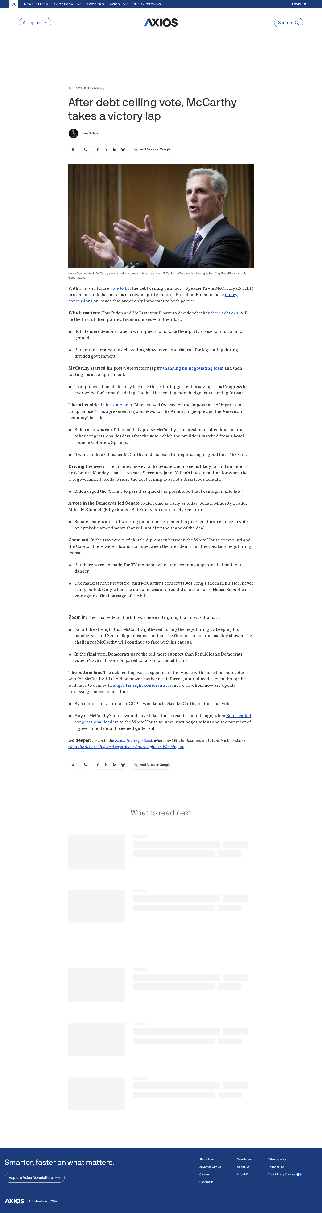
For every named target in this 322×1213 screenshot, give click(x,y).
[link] (73, 149)
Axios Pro (95, 4)
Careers (204, 1174)
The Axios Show (147, 4)
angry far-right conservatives (142, 685)
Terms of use (276, 1166)
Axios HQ (242, 1174)
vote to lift (120, 288)
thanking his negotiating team (193, 368)
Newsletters (36, 4)
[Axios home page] (13, 4)
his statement (119, 405)
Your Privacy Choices (281, 1174)
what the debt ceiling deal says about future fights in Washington (126, 747)
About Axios (206, 1159)
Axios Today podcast (133, 741)
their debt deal (225, 313)
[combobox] (67, 4)
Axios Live (119, 4)
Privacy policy (277, 1159)
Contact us (206, 1181)
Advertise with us (210, 1166)
